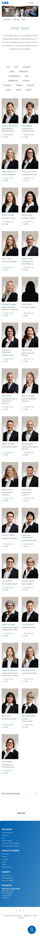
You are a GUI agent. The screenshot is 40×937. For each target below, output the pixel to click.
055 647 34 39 (28, 313)
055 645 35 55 (28, 679)
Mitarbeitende (13, 81)
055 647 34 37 (28, 725)
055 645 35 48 (28, 498)
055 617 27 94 (28, 359)
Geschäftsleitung (14, 76)
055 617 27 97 (8, 679)
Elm (8, 67)
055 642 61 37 (8, 633)
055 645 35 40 (8, 135)
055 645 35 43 (28, 267)
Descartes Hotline (7, 880)
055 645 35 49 (28, 135)
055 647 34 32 (28, 544)
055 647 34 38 (8, 588)
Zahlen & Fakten (7, 841)
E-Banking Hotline (7, 878)
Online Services (7, 867)
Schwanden (26, 67)
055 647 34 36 (8, 725)
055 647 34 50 (6, 895)
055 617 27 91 (8, 407)
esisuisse (21, 918)
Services (28, 90)
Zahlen (18, 90)
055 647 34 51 (8, 359)
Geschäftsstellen (7, 833)
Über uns (16, 19)
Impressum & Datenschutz (13, 916)
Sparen (8, 90)
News (3, 838)
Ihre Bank (7, 19)
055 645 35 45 (8, 222)
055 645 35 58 (8, 544)
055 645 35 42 (28, 407)
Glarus (12, 71)
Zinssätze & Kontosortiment (11, 843)
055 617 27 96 (8, 313)
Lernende (26, 81)
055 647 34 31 (8, 267)
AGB (35, 916)
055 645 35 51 (8, 771)
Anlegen (19, 85)
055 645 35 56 (8, 453)
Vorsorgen (30, 85)
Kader (27, 76)
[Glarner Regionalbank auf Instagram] (20, 911)
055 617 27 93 (8, 498)
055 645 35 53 (28, 178)
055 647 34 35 (28, 633)
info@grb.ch (5, 898)
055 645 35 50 (28, 453)
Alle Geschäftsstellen (11, 793)
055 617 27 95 (8, 178)
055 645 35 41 (28, 588)
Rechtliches (27, 916)
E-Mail (6, 137)
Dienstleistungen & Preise (10, 846)
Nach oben (21, 813)
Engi (16, 67)
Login (31, 3)
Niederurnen (23, 71)
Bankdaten (5, 835)
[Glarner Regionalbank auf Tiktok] (16, 911)
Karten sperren (7, 875)
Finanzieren (7, 85)
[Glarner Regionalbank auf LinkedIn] (23, 911)
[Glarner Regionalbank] (10, 3)
